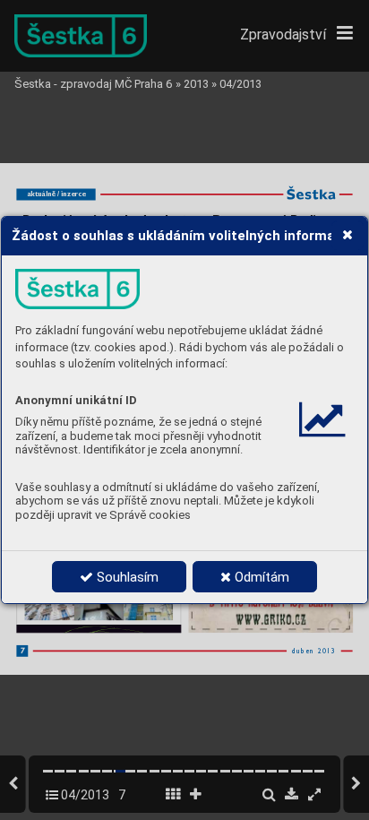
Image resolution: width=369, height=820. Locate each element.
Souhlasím (126, 577)
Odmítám (260, 577)
